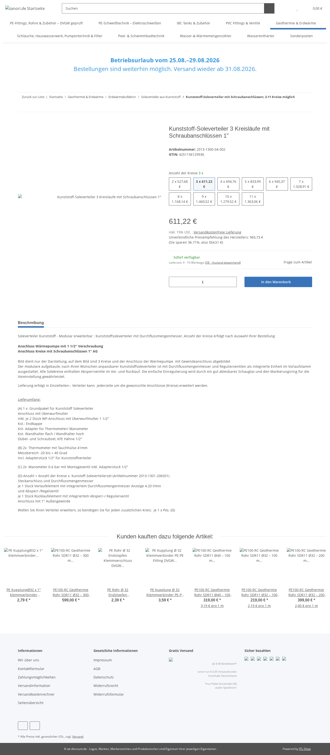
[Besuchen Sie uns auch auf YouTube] (35, 725)
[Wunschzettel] (297, 8)
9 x (204, 199)
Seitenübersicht (30, 702)
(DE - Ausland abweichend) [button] (223, 263)
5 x (253, 184)
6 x (277, 184)
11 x (253, 199)
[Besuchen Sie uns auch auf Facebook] (23, 725)
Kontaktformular (31, 668)
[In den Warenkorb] (22, 122)
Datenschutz (103, 677)
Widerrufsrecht (105, 685)
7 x (301, 184)
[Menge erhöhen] (231, 282)
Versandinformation (34, 685)
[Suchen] (269, 8)
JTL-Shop (305, 749)
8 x (180, 199)
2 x (180, 184)
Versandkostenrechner (36, 694)
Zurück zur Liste (33, 97)
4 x (228, 184)
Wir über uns (28, 660)
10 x (229, 199)
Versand (77, 736)
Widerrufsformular (108, 694)
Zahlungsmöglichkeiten (37, 677)
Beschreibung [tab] (31, 323)
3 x (204, 184)
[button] (287, 8)
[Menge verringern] (174, 282)
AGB (96, 668)
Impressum (102, 660)
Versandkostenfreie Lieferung (217, 232)
